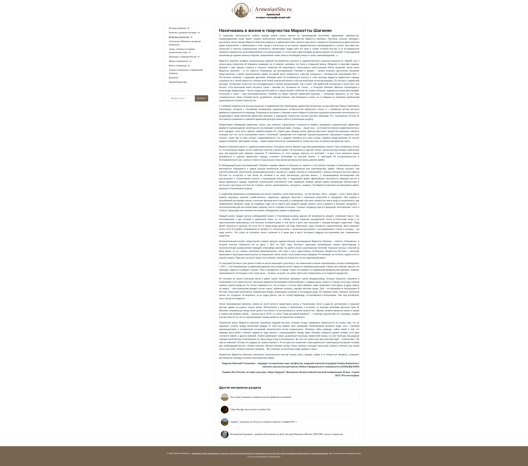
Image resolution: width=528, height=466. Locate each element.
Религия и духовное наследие (183, 32)
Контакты (173, 77)
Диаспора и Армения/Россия (182, 57)
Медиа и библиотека (178, 61)
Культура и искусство (179, 37)
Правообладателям (177, 82)
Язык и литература (178, 65)
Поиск (203, 98)
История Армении (177, 28)
